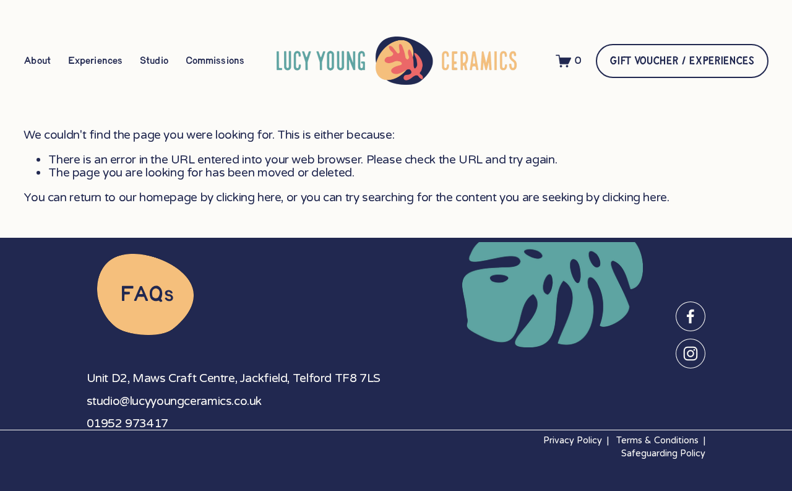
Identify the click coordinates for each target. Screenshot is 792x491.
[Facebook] (690, 316)
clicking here (248, 197)
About (37, 61)
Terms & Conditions (657, 440)
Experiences (94, 61)
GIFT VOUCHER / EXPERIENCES (681, 61)
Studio (153, 61)
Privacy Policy (572, 440)
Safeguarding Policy (663, 453)
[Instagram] (690, 353)
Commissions (214, 61)
